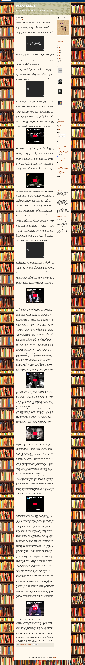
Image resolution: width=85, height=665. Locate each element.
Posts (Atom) (23, 651)
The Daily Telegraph (61, 39)
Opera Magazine (61, 121)
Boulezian (60, 145)
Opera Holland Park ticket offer (63, 168)
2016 (59, 50)
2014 (59, 53)
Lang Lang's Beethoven (63, 111)
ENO (59, 124)
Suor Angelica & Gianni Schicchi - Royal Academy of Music (66, 70)
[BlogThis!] (34, 644)
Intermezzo (60, 167)
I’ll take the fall (60, 142)
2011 (59, 58)
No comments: (29, 644)
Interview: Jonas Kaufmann (24, 20)
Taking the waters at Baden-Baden (62, 153)
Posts (60, 134)
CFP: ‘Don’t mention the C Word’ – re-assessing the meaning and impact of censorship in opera (62, 159)
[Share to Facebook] (36, 644)
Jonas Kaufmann (24, 646)
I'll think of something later (63, 151)
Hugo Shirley (60, 190)
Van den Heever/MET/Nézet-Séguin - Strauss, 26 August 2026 (63, 147)
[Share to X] (35, 644)
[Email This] (33, 644)
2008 (59, 60)
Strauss (59, 122)
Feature (59, 129)
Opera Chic (60, 171)
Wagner (59, 128)
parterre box (60, 141)
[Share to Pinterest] (37, 644)
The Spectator (60, 41)
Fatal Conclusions (26, 5)
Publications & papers (61, 42)
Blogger (54, 657)
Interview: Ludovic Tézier (65, 80)
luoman (47, 657)
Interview (20, 646)
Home (37, 649)
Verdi (59, 126)
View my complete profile (61, 216)
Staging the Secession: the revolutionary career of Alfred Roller (65, 91)
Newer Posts (18, 649)
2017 (59, 49)
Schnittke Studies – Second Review (62, 164)
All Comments (61, 136)
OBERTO (60, 156)
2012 (59, 56)
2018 (59, 47)
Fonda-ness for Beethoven (62, 172)
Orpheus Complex (61, 162)
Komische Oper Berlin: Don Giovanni (65, 102)
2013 (59, 55)
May (60, 61)
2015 (59, 52)
